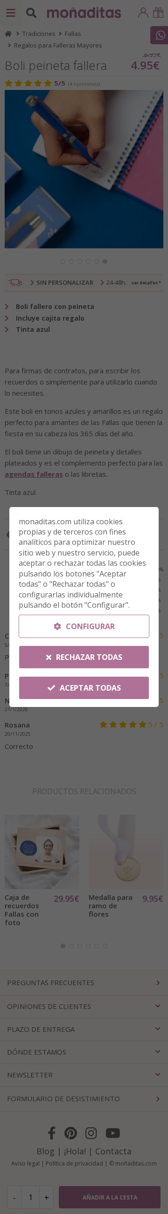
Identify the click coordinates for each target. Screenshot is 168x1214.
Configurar (89, 626)
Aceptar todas (89, 688)
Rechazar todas (88, 657)
